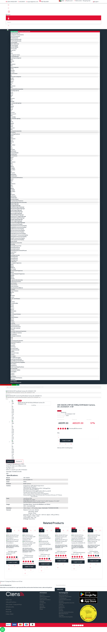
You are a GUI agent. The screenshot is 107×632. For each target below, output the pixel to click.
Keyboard (13, 252)
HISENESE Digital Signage (17, 207)
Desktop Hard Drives (16, 359)
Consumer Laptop (15, 118)
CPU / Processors (15, 36)
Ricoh (12, 306)
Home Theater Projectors (18, 273)
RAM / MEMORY (15, 44)
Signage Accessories (16, 242)
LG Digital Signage (15, 205)
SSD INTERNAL (14, 47)
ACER (12, 78)
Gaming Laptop (15, 90)
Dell (12, 95)
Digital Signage (15, 204)
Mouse (12, 253)
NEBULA (13, 267)
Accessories (14, 368)
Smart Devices (14, 286)
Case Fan (13, 50)
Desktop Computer (16, 58)
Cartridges (13, 371)
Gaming (13, 244)
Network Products (16, 342)
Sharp (12, 305)
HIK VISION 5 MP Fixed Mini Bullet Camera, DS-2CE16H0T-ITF (61, 546)
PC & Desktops (15, 56)
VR (11, 51)
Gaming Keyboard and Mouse (19, 250)
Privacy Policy (43, 598)
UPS (12, 53)
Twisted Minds (14, 152)
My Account (16, 581)
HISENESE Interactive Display (18, 227)
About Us (42, 595)
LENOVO (13, 64)
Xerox (12, 312)
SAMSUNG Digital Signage (17, 218)
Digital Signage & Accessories (19, 202)
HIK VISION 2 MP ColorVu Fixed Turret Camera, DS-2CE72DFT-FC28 (45, 549)
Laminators (14, 365)
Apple (12, 106)
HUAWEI (13, 168)
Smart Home (14, 284)
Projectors (13, 261)
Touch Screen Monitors (17, 200)
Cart (11, 582)
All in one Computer (16, 76)
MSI (12, 65)
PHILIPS (13, 149)
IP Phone (13, 343)
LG (11, 146)
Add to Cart (67, 440)
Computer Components (17, 34)
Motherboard (14, 37)
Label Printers (14, 317)
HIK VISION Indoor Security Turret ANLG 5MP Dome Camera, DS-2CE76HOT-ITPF (29, 550)
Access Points (14, 348)
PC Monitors (14, 155)
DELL (12, 59)
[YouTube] (80, 625)
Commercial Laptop (16, 103)
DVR (12, 339)
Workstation (14, 73)
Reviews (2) (19, 461)
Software (13, 376)
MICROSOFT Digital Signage (18, 216)
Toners (12, 373)
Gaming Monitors (15, 134)
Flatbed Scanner (15, 325)
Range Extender (15, 349)
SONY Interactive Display (17, 239)
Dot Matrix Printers (16, 314)
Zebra (12, 320)
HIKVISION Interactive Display (19, 225)
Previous (8, 394)
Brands (41, 604)
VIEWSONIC (14, 154)
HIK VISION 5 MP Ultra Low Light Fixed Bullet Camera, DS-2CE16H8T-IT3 (77, 547)
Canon (12, 297)
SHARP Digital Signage (17, 219)
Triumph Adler (14, 303)
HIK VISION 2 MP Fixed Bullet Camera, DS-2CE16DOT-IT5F (94, 546)
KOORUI (13, 145)
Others (12, 322)
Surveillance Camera (16, 332)
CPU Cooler (14, 48)
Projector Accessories (17, 280)
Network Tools (15, 353)
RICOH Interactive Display (18, 230)
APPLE (12, 61)
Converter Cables (15, 370)
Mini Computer (15, 67)
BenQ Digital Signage (16, 213)
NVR (12, 337)
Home (2, 581)
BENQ (12, 142)
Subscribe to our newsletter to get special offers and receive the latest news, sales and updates (26, 587)
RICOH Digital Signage (17, 211)
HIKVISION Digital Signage (18, 208)
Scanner (13, 323)
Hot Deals (14, 381)
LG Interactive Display (16, 224)
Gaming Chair (14, 256)
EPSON (12, 278)
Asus (12, 93)
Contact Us (43, 602)
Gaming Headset (15, 249)
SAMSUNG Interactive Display (19, 236)
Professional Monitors (17, 177)
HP (11, 62)
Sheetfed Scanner (16, 326)
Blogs (41, 609)
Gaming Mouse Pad (16, 245)
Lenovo (13, 98)
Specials (42, 606)
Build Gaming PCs (15, 33)
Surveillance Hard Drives (17, 360)
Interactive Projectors (17, 270)
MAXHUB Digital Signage (17, 214)
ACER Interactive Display (17, 228)
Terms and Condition (45, 599)
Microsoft (13, 114)
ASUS (12, 81)
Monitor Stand (14, 199)
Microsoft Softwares (16, 377)
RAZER (12, 101)
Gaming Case (14, 260)
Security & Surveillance (17, 287)
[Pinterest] (76, 625)
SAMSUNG (13, 151)
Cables (12, 351)
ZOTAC (13, 72)
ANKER (12, 275)
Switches (13, 346)
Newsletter (42, 607)
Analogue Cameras (16, 336)
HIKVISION (63, 412)
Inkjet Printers (14, 291)
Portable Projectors (16, 263)
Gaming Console (15, 255)
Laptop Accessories (16, 131)
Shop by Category (20, 31)
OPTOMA (13, 269)
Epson (12, 292)
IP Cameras (14, 334)
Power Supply (14, 45)
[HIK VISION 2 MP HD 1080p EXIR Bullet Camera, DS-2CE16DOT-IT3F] (13, 410)
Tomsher (67, 623)
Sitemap (42, 601)
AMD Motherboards (16, 39)
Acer (12, 92)
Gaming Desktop (15, 247)
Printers (13, 289)
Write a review (78, 428)
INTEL (12, 68)
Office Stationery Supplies (18, 362)
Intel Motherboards (16, 41)
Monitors (13, 132)
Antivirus (13, 379)
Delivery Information (45, 596)
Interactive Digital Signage (18, 222)
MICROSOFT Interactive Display (19, 235)
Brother (13, 295)
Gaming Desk (14, 258)
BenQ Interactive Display (17, 231)
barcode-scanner (15, 328)
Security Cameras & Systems (18, 331)
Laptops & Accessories (17, 89)
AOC (12, 140)
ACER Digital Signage (16, 210)
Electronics (14, 283)
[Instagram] (82, 625)
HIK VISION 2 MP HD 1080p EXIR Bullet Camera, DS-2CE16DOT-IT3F (26, 387)
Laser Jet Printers (15, 298)
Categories (8, 581)
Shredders (13, 363)
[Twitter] (74, 625)
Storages (13, 356)
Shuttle (13, 70)
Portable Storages (16, 357)
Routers (13, 345)
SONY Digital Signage (16, 221)
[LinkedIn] (78, 625)
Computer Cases (15, 55)
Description (10, 461)
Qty (58, 432)
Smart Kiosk (14, 241)
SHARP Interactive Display (18, 238)
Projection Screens (16, 281)
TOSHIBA (13, 117)
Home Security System (17, 340)
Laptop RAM (14, 42)
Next (7, 399)
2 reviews (71, 428)
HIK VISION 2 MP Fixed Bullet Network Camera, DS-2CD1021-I (12, 546)
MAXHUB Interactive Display (18, 233)
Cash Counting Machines (17, 367)
